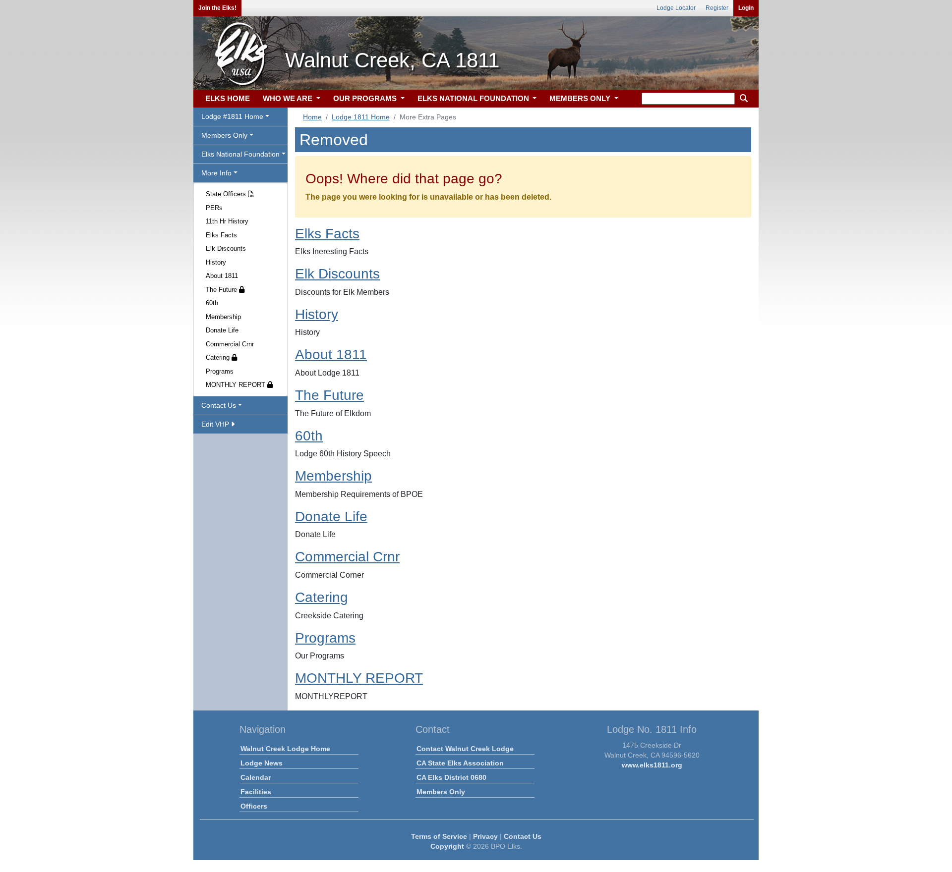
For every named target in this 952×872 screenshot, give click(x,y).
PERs (214, 208)
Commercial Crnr (230, 344)
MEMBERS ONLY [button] (580, 98)
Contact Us (522, 836)
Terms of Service (439, 836)
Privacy (485, 836)
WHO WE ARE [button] (288, 98)
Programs (220, 371)
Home (312, 117)
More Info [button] (216, 173)
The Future (222, 289)
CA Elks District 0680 (451, 777)
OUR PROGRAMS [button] (366, 98)
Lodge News (261, 763)
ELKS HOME (227, 98)
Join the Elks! (217, 7)
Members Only (440, 792)
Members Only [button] (224, 135)
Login (746, 7)
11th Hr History (227, 221)
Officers (253, 806)
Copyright (447, 846)
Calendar (255, 777)
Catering (219, 357)
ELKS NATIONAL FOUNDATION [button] (474, 98)
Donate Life (222, 330)
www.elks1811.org (652, 765)
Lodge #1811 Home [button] (232, 116)
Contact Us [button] (218, 405)
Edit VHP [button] (216, 424)
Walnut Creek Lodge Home (285, 749)
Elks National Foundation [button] (240, 154)
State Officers (227, 194)
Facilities (255, 792)
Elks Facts (221, 235)
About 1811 (222, 275)
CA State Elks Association (460, 763)
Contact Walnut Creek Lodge (465, 749)
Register (717, 7)
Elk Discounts (226, 248)
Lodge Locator (676, 7)
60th (212, 303)
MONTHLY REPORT (236, 384)
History (216, 262)
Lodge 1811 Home (361, 117)
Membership (223, 317)
